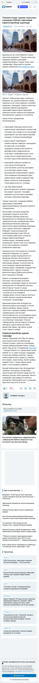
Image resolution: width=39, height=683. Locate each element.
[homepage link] (7, 6)
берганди (32, 348)
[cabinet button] (35, 6)
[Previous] (2, 432)
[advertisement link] (23, 7)
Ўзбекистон (7, 26)
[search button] (30, 6)
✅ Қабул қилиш (19, 675)
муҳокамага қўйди (26, 67)
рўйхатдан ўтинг (10, 411)
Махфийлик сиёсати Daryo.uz (25, 671)
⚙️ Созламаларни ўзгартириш (19, 679)
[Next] (36, 432)
